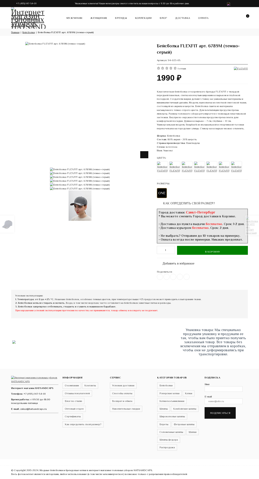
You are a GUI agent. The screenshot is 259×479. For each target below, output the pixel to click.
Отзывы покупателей (77, 393)
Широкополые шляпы (172, 416)
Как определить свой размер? (188, 203)
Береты (163, 424)
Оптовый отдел (74, 408)
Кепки (188, 393)
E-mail (208, 396)
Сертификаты (73, 416)
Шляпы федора (168, 439)
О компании (72, 385)
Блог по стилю (73, 401)
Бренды (121, 17)
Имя (207, 384)
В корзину (212, 251)
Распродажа (167, 447)
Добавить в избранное (176, 262)
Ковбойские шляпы (184, 408)
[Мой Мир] (187, 277)
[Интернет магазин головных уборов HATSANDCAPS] (28, 17)
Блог (163, 17)
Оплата (203, 17)
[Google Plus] (180, 277)
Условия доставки (123, 385)
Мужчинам (74, 17)
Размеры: (163, 183)
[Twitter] (166, 277)
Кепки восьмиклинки (171, 401)
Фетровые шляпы (184, 424)
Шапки (192, 431)
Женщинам (98, 17)
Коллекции (143, 17)
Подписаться (220, 412)
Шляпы (163, 408)
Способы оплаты (122, 393)
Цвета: (161, 157)
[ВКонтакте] (160, 277)
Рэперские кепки (169, 393)
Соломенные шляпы (171, 431)
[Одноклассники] (173, 277)
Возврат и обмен (122, 401)
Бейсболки (166, 385)
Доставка (182, 17)
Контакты (90, 385)
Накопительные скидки (126, 408)
